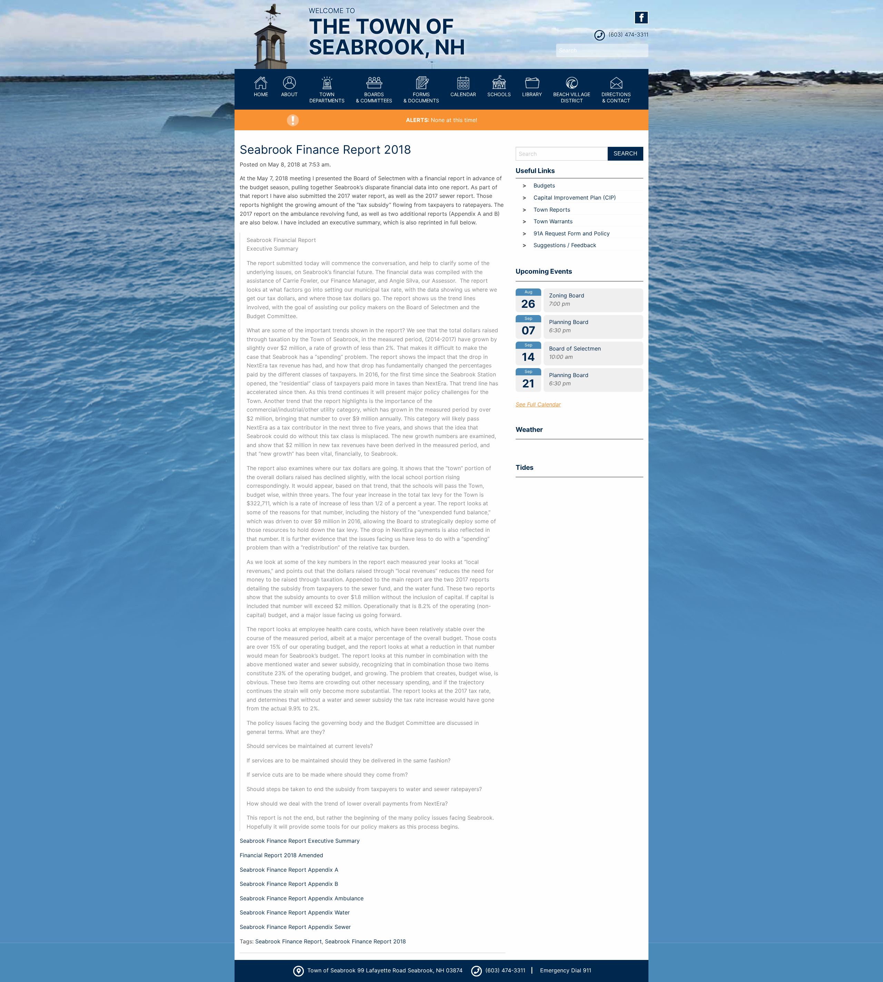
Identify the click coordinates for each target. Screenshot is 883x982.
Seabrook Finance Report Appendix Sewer (295, 926)
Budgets (544, 185)
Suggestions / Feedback (565, 245)
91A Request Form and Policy (572, 233)
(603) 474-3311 (627, 34)
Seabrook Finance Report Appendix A (289, 869)
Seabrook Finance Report (288, 941)
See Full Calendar (538, 404)
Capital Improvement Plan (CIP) (575, 197)
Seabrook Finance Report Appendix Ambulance (302, 898)
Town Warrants (553, 221)
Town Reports (552, 209)
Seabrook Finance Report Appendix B (289, 883)
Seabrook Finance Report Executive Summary (300, 840)
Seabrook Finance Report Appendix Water (295, 912)
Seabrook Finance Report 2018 (325, 149)
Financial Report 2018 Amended (281, 855)
